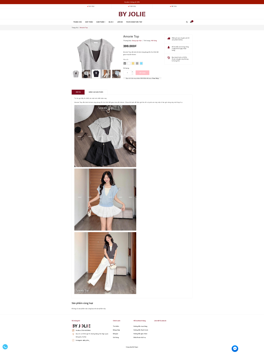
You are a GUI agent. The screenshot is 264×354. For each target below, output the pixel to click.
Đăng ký (115, 334)
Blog (111, 22)
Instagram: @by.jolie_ (83, 340)
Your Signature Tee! (134, 22)
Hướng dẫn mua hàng (140, 326)
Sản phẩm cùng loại (82, 303)
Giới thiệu (89, 22)
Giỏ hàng (116, 337)
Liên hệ (120, 22)
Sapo (136, 347)
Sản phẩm (100, 22)
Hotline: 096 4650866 (83, 330)
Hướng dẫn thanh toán (141, 330)
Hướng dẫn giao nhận (140, 334)
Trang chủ (77, 22)
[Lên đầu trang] (260, 348)
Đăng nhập (116, 330)
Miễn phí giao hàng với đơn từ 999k (132, 2)
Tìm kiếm (116, 326)
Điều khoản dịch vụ (140, 337)
